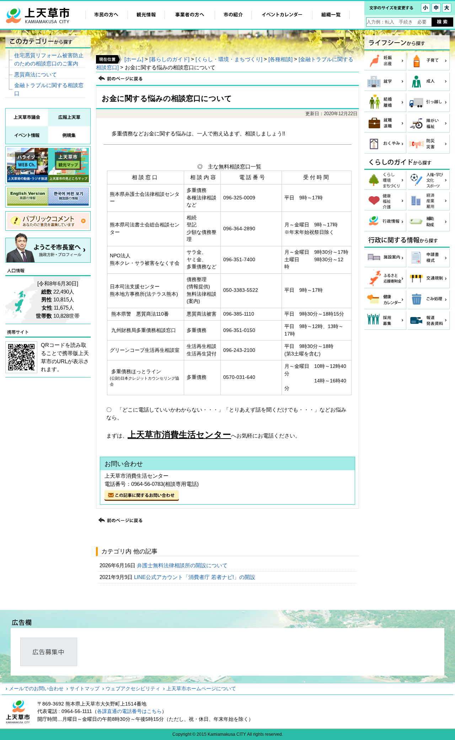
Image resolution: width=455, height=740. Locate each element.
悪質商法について (35, 74)
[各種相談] (280, 59)
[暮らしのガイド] (169, 59)
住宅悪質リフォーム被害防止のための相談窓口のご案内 (49, 59)
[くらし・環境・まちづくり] (229, 59)
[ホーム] (133, 59)
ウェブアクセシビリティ (133, 688)
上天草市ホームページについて (201, 688)
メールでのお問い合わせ (36, 688)
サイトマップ (85, 688)
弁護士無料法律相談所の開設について (183, 565)
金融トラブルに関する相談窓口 (49, 89)
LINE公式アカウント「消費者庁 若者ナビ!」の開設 (195, 577)
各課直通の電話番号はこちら (129, 711)
